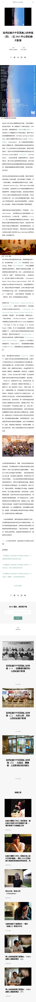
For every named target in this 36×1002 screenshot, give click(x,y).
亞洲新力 (28, 129)
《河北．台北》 (17, 262)
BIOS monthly (13, 49)
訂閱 (18, 618)
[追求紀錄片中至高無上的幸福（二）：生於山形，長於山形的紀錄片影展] (18, 709)
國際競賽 (21, 129)
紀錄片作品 (9, 346)
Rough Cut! (24, 355)
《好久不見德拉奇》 (18, 265)
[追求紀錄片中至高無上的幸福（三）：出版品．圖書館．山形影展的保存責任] (18, 756)
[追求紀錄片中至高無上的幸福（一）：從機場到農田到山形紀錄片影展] (18, 662)
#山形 (15, 585)
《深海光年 (22, 154)
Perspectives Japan (26, 334)
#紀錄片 (19, 585)
